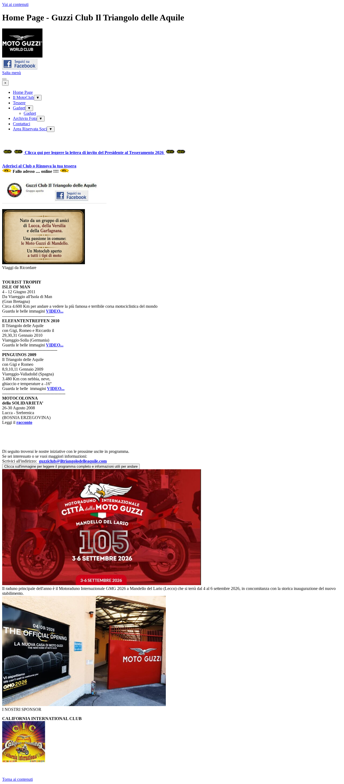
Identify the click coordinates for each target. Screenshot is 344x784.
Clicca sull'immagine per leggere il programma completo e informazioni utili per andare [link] (71, 466)
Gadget (19, 108)
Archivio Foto (25, 118)
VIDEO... (54, 311)
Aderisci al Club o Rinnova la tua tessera (39, 166)
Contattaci (21, 123)
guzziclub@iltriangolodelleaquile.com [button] (73, 461)
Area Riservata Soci (30, 129)
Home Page (23, 92)
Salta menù (11, 72)
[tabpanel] (172, 169)
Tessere (19, 103)
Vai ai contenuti (15, 4)
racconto (24, 422)
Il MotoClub (23, 97)
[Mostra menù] (4, 79)
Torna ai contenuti (17, 779)
